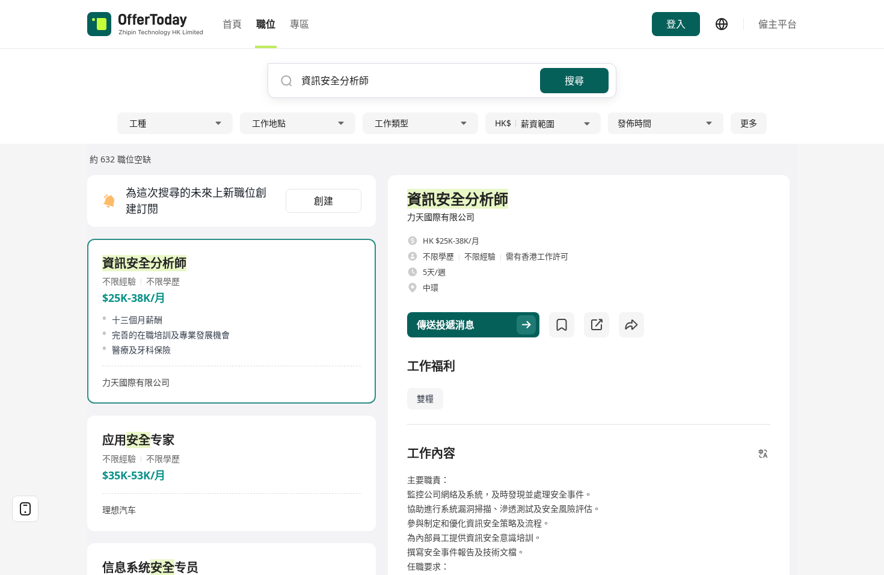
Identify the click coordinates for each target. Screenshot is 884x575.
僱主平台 (777, 24)
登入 (676, 24)
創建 (323, 201)
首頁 (232, 24)
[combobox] (416, 80)
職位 (265, 24)
